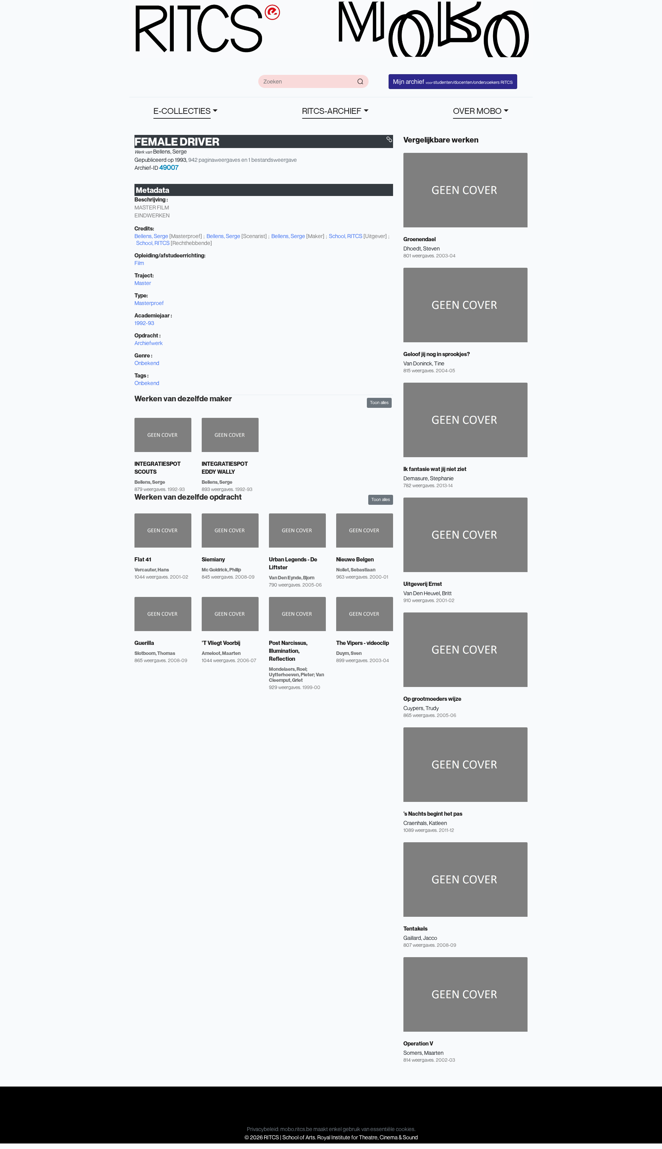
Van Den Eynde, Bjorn (291, 577)
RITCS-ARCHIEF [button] (331, 111)
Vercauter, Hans (151, 569)
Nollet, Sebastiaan (355, 569)
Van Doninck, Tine (423, 363)
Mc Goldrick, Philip (221, 569)
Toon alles (379, 402)
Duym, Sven (349, 653)
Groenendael (419, 239)
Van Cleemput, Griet (296, 677)
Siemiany (213, 559)
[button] (389, 139)
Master (142, 282)
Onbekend (146, 363)
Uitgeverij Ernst (422, 583)
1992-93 (144, 323)
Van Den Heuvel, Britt (427, 593)
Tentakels (415, 928)
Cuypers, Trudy (421, 708)
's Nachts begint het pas (432, 813)
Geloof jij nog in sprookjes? (436, 354)
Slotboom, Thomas (154, 653)
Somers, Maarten (423, 1052)
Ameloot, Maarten (221, 653)
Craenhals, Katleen (425, 822)
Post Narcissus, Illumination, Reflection (288, 650)
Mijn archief (453, 81)
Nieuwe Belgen (355, 559)
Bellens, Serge (170, 151)
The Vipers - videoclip (362, 642)
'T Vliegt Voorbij (221, 642)
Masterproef (149, 302)
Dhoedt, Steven (421, 248)
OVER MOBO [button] (477, 111)
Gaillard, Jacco (420, 937)
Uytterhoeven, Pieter (291, 674)
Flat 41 (142, 559)
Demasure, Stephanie (428, 478)
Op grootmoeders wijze (432, 698)
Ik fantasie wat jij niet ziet (435, 468)
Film (139, 262)
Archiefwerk (148, 343)
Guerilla (144, 642)
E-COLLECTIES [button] (182, 111)
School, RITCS (345, 236)
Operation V (418, 1043)
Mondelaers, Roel (287, 669)
